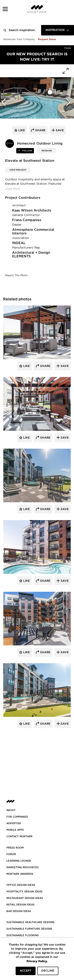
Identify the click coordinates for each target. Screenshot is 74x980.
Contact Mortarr (19, 836)
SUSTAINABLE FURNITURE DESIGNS (29, 929)
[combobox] (57, 30)
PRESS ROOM (15, 847)
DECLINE (47, 970)
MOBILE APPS (15, 830)
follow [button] (27, 151)
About (11, 810)
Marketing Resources (22, 867)
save (59, 130)
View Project (17, 170)
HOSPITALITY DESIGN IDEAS (24, 891)
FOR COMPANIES (17, 817)
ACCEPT (25, 970)
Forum (11, 854)
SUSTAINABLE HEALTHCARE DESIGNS (30, 922)
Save (64, 366)
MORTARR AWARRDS (19, 874)
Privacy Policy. (37, 961)
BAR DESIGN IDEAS (18, 911)
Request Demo (47, 39)
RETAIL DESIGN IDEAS (20, 904)
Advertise (13, 823)
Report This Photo (16, 275)
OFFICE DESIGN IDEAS (20, 885)
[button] (5, 9)
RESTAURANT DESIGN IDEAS (24, 898)
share (39, 130)
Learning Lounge (18, 861)
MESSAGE (47, 151)
